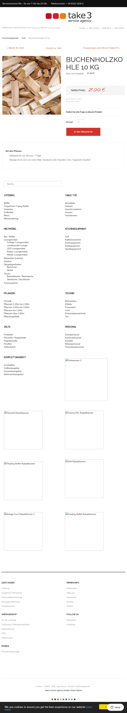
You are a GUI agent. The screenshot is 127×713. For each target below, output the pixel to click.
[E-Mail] (93, 73)
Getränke (8, 209)
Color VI (66, 699)
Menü (6, 215)
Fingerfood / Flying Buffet (16, 206)
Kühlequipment (72, 246)
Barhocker (12, 267)
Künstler (69, 341)
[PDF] (88, 73)
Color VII (69, 699)
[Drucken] (90, 73)
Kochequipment (72, 243)
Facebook (71, 624)
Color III (58, 699)
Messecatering (11, 218)
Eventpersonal (72, 334)
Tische (7, 273)
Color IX (74, 699)
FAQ (4, 633)
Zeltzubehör (10, 347)
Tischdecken (71, 215)
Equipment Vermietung (12, 593)
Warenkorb (119, 28)
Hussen (68, 212)
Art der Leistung (9, 620)
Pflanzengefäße (11, 316)
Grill (23, 38)
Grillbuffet (8, 212)
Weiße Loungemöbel (17, 254)
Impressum (72, 597)
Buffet (7, 203)
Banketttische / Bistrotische (20, 276)
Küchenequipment (10, 38)
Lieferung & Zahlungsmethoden (15, 624)
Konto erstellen (54, 28)
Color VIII (72, 699)
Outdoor (8, 261)
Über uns (71, 593)
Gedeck (69, 206)
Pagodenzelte (10, 341)
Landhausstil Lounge (17, 245)
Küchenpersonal (73, 337)
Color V (63, 699)
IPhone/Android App (10, 652)
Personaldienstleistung (12, 597)
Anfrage (82, 28)
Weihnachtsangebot (13, 374)
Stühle (10, 270)
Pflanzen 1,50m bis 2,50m (16, 304)
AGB (53, 686)
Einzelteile (70, 203)
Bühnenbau (70, 301)
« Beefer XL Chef (15, 48)
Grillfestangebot (11, 368)
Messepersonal (72, 344)
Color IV (60, 699)
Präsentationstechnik (75, 313)
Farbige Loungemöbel (18, 242)
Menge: (70, 122)
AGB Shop (106, 28)
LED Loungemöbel (16, 248)
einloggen (35, 28)
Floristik (7, 301)
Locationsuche (8, 606)
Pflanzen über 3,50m (14, 313)
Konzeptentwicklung (11, 602)
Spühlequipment (73, 249)
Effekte (68, 304)
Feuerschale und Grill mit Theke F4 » (101, 48)
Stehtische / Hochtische (18, 279)
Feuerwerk (70, 307)
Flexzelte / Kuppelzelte (15, 337)
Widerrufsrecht (8, 629)
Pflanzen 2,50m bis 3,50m (16, 307)
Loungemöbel (10, 239)
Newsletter (71, 620)
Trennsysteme (11, 283)
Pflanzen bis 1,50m (13, 310)
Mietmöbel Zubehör (13, 258)
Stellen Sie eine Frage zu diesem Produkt (84, 112)
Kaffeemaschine (73, 239)
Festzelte (8, 334)
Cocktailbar (9, 365)
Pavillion (8, 344)
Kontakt (70, 602)
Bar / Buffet (9, 236)
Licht (67, 310)
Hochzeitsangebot (13, 371)
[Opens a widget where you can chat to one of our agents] (115, 707)
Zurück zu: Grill (53, 48)
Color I (52, 699)
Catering (5, 588)
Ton (67, 316)
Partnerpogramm (83, 686)
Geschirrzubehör (73, 209)
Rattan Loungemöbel (17, 251)
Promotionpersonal (74, 347)
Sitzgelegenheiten (12, 264)
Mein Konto (94, 28)
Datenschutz (7, 638)
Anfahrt (70, 606)
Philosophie (72, 588)
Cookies (38, 686)
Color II (55, 699)
